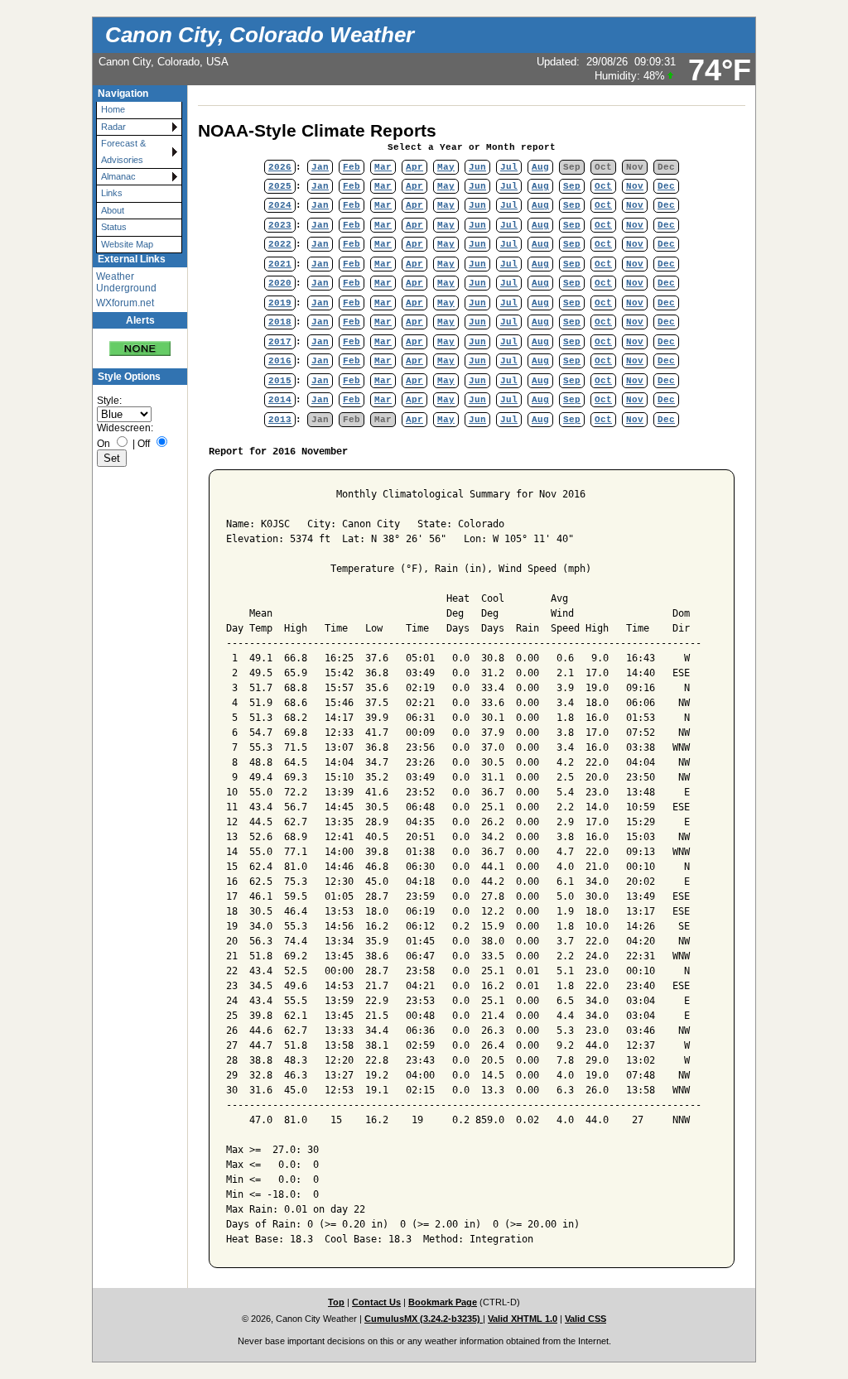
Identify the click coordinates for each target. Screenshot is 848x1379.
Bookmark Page (442, 1302)
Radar (113, 127)
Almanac (118, 176)
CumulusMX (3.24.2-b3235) (423, 1319)
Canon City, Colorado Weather (259, 34)
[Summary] (140, 342)
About (112, 210)
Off (143, 443)
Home (113, 109)
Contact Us (376, 1302)
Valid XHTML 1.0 (522, 1319)
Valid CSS (585, 1319)
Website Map (127, 244)
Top (336, 1302)
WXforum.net (125, 303)
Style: (109, 400)
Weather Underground (126, 282)
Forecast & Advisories (123, 151)
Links (112, 193)
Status (114, 227)
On (103, 443)
